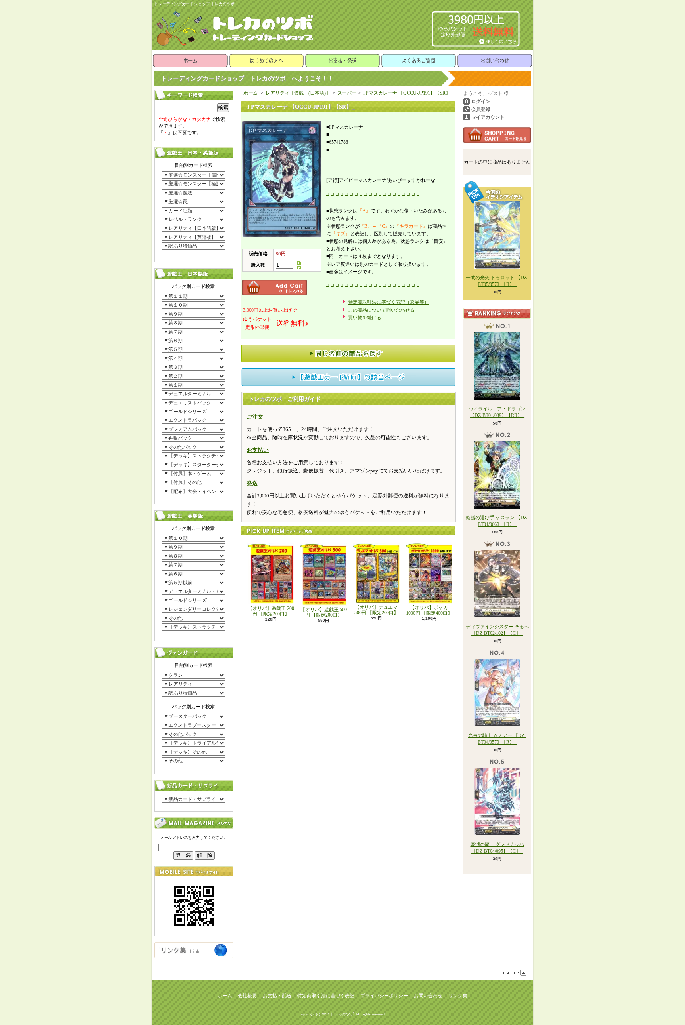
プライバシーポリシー (384, 995)
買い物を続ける (364, 317)
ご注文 (255, 417)
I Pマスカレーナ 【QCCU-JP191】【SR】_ (408, 93)
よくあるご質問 (418, 60)
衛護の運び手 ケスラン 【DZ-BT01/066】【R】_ (497, 521)
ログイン (480, 101)
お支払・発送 (342, 60)
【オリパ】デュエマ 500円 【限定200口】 (376, 609)
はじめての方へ (266, 60)
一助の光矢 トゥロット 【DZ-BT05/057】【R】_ (497, 281)
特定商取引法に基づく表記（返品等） (388, 302)
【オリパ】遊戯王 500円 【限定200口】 (323, 612)
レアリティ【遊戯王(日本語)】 (298, 93)
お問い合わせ (494, 60)
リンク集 (457, 995)
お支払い (258, 450)
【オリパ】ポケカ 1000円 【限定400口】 (429, 610)
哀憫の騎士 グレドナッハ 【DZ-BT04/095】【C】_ (497, 848)
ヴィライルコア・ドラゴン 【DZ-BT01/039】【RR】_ (497, 412)
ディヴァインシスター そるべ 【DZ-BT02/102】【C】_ (497, 630)
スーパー (346, 93)
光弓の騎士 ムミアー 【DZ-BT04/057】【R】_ (497, 739)
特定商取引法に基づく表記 (325, 995)
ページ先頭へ (513, 973)
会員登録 (480, 109)
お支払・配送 (277, 995)
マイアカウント (488, 117)
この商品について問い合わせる (381, 310)
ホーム (190, 60)
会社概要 (247, 995)
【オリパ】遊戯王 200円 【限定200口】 (271, 611)
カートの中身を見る (497, 135)
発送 (252, 483)
